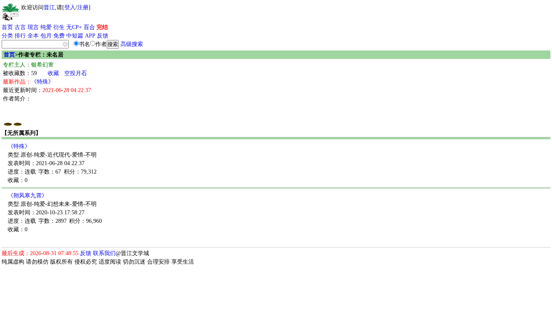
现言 (33, 27)
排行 (20, 36)
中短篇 (74, 36)
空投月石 (75, 73)
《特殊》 (42, 82)
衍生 (59, 27)
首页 (7, 27)
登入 (70, 7)
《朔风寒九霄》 (27, 196)
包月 (46, 36)
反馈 (102, 36)
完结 (102, 27)
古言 (20, 27)
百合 (89, 27)
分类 (7, 36)
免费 (59, 36)
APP (90, 36)
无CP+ (74, 27)
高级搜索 (131, 44)
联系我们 (104, 253)
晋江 (49, 7)
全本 (33, 36)
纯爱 (46, 27)
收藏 (53, 73)
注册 (82, 7)
